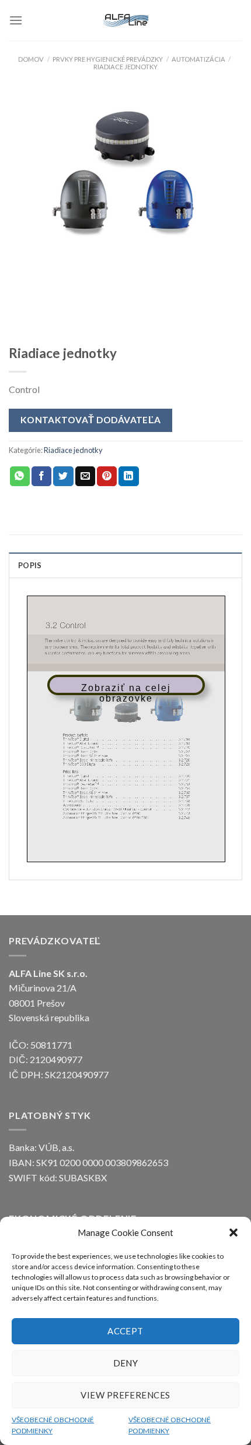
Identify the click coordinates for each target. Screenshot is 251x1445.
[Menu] (16, 20)
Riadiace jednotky (125, 66)
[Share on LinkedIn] (128, 476)
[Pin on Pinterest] (107, 476)
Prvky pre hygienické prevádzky (108, 59)
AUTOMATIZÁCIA (198, 59)
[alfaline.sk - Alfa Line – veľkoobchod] (125, 20)
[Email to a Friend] (85, 476)
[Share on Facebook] (41, 476)
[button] (233, 1232)
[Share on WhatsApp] (20, 476)
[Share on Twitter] (63, 476)
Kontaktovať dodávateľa (90, 420)
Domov (31, 59)
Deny (125, 1363)
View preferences (125, 1395)
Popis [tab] (29, 565)
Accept (125, 1331)
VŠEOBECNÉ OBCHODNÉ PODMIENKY (53, 1425)
